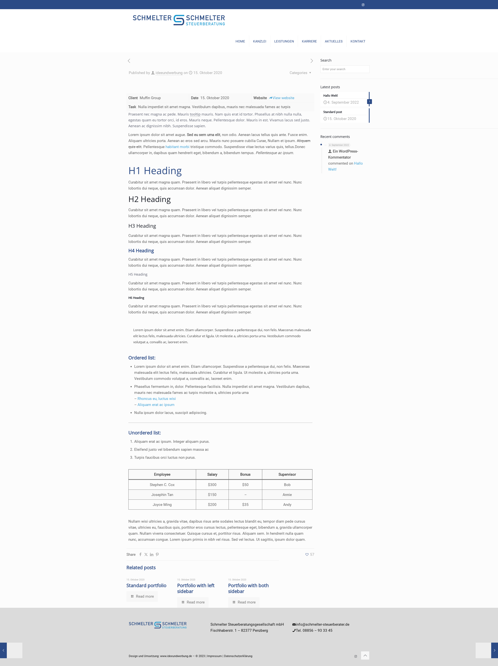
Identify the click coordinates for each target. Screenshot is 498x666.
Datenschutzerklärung (238, 656)
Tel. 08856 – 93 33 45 (314, 630)
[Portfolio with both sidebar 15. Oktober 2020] (487, 650)
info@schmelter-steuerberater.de (322, 624)
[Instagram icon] (363, 5)
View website (283, 98)
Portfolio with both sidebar (248, 588)
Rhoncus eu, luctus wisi (157, 398)
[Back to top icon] (365, 655)
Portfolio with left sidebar (196, 588)
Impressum (214, 656)
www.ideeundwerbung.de (176, 656)
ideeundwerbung (169, 73)
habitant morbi (177, 147)
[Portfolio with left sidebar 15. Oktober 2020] (11, 650)
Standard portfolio (146, 585)
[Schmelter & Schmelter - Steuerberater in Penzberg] (179, 20)
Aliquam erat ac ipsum (156, 404)
